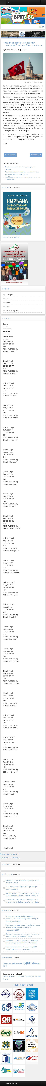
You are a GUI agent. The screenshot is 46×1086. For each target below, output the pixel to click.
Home (5, 979)
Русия (8, 303)
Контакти (13, 976)
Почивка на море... (10, 857)
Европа (8, 299)
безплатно (7, 963)
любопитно (17, 963)
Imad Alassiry (32, 82)
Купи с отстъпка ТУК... (11, 237)
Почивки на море (9, 854)
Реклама (38, 976)
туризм (28, 962)
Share (5, 143)
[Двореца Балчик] (23, 34)
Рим (5, 966)
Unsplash (40, 82)
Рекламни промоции (26, 976)
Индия (37, 963)
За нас (5, 976)
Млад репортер (12, 310)
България (9, 295)
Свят (7, 306)
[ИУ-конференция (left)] (14, 263)
